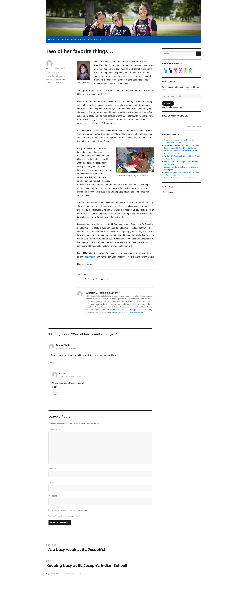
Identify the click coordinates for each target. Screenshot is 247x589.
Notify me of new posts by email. (65, 516)
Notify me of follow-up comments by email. (70, 510)
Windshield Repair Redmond (193, 126)
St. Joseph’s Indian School (71, 39)
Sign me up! (168, 103)
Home (51, 39)
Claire (48, 76)
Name (52, 469)
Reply (52, 362)
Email (52, 482)
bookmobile (90, 257)
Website (52, 496)
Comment (54, 430)
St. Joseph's (58, 80)
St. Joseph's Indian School (57, 69)
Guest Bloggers (58, 76)
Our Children (95, 39)
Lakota (49, 80)
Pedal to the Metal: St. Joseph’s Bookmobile (180, 178)
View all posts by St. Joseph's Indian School (128, 312)
